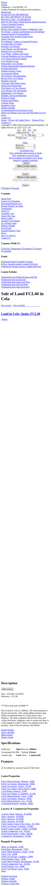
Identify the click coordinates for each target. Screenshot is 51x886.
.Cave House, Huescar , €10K (14, 791)
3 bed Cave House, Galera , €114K (16, 786)
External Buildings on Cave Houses (16, 56)
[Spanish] (14, 188)
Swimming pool (27, 150)
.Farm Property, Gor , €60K (13, 866)
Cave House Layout (9, 61)
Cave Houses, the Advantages (14, 91)
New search (6, 305)
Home (3, 120)
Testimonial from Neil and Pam (14, 284)
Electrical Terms (8, 98)
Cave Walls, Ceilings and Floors (15, 54)
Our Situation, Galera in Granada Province (19, 41)
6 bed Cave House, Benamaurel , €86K (18, 784)
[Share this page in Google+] (10, 883)
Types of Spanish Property (12, 24)
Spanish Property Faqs (10, 231)
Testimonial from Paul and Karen (15, 287)
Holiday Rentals (8, 108)
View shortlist (27, 305)
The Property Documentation (13, 76)
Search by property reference (25, 160)
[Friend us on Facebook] (26, 249)
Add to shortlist (7, 732)
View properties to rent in (25, 155)
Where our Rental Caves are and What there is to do (23, 113)
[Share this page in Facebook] (9, 876)
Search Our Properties (10, 201)
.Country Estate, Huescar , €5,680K (16, 814)
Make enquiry (7, 689)
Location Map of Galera (11, 44)
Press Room (6, 228)
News (3, 115)
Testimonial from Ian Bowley (13, 280)
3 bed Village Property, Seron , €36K (17, 796)
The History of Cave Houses (13, 88)
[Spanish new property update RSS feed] (19, 264)
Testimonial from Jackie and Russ (15, 282)
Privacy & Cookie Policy (19, 120)
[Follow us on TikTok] (5, 249)
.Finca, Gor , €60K (9, 854)
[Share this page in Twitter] (8, 879)
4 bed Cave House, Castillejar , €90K (17, 856)
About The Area (8, 39)
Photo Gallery (7, 218)
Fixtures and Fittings (10, 100)
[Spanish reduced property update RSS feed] (21, 266)
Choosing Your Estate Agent (13, 83)
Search (26, 163)
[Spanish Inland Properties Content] (17, 261)
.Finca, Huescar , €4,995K (12, 819)
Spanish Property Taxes (11, 27)
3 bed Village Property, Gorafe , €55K (17, 852)
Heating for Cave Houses (12, 51)
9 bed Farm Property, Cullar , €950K (17, 834)
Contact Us (6, 118)
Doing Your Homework (11, 86)
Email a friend (7, 737)
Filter (25, 143)
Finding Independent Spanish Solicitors (18, 66)
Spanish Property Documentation (15, 34)
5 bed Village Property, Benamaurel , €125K (20, 861)
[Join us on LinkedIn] (6, 251)
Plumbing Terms (8, 105)
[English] (5, 188)
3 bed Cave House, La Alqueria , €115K (18, 794)
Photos (4, 319)
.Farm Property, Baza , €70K (13, 859)
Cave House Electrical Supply (14, 59)
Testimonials (6, 208)
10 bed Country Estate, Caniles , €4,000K (19, 829)
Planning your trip (9, 81)
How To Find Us (8, 235)
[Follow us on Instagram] (15, 249)
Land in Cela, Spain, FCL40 (20, 313)
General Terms (7, 103)
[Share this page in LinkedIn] (9, 881)
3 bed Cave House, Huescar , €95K (16, 798)
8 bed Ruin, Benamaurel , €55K (15, 849)
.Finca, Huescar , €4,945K (12, 816)
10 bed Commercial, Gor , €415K (15, 831)
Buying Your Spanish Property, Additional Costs (22, 29)
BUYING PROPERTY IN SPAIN (16, 17)
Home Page (6, 12)
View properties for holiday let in (25, 158)
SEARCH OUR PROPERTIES (15, 14)
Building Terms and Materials (14, 95)
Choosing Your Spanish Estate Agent (17, 36)
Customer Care (7, 213)
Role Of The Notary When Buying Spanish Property (23, 22)
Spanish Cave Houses (10, 46)
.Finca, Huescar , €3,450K (12, 821)
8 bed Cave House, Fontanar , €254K (17, 826)
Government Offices (10, 73)
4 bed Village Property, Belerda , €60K (18, 781)
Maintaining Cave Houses (12, 93)
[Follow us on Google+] (37, 249)
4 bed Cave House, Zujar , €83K (15, 869)
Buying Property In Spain (12, 206)
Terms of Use (38, 120)
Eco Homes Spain (9, 223)
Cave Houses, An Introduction (14, 49)
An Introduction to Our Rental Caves (17, 110)
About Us (5, 211)
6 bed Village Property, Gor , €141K (16, 801)
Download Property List (11, 203)
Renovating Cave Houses (12, 63)
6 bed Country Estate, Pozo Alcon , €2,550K (20, 824)
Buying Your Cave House (12, 78)
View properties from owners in (25, 153)
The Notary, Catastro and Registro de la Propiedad (22, 32)
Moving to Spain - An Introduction (16, 19)
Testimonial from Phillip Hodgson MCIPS (19, 277)
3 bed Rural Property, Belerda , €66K (17, 803)
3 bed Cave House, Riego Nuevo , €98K (18, 789)
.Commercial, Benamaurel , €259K (16, 836)
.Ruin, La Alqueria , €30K (12, 847)
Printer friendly (7, 730)
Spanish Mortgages (9, 68)
